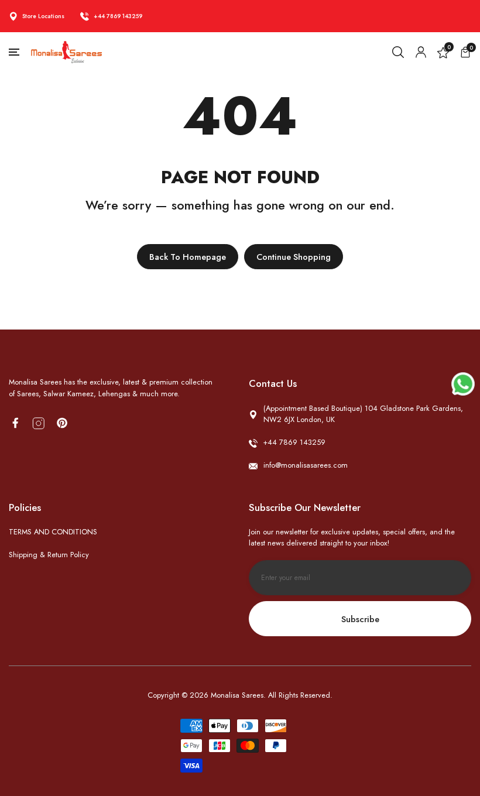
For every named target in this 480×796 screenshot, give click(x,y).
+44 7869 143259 (118, 16)
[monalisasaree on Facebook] (15, 423)
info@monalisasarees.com (305, 465)
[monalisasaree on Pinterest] (62, 423)
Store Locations (43, 16)
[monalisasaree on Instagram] (38, 423)
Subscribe (360, 619)
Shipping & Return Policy (49, 554)
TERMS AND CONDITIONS (53, 531)
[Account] (421, 52)
